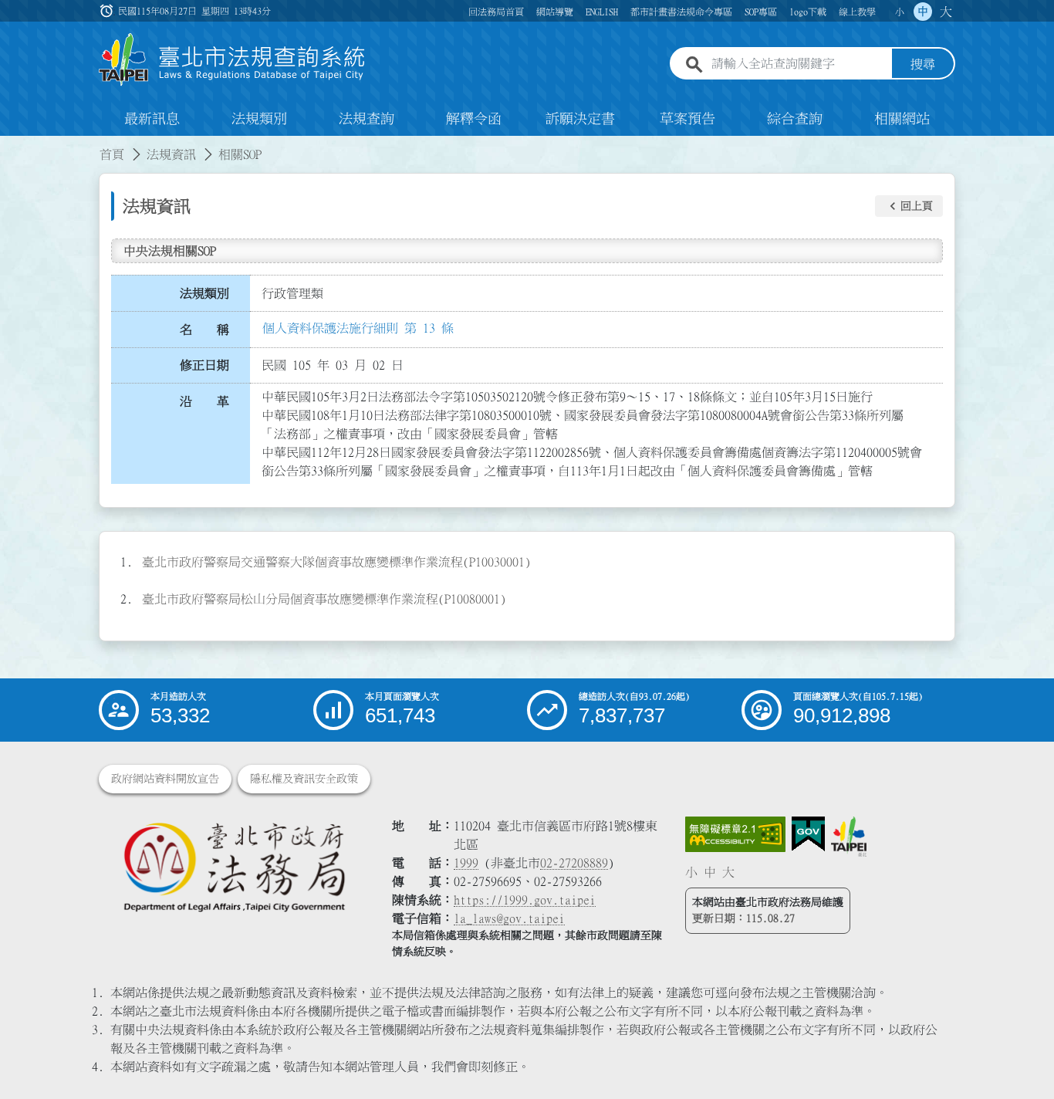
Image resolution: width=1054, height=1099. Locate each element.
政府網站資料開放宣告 (165, 778)
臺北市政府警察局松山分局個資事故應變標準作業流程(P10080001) (324, 599)
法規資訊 (171, 154)
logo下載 (807, 11)
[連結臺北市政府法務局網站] (234, 866)
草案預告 (687, 119)
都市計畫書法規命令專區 (681, 11)
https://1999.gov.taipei (525, 900)
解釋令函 (474, 119)
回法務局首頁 (496, 11)
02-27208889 (574, 863)
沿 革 (204, 401)
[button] (909, 206)
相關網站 (902, 119)
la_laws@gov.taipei (509, 918)
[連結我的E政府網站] (808, 834)
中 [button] (922, 11)
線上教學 (857, 11)
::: (9, 145)
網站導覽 (554, 11)
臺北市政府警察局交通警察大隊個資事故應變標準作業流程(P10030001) (336, 562)
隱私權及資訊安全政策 (304, 778)
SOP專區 (761, 11)
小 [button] (899, 11)
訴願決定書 (580, 119)
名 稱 (204, 329)
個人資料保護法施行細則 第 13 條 (358, 328)
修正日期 (204, 365)
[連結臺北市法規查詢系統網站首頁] (232, 59)
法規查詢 (366, 119)
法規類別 (259, 119)
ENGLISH (602, 11)
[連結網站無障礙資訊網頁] (735, 834)
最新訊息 (152, 119)
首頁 (112, 154)
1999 (466, 863)
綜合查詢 (795, 119)
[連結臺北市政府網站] (849, 837)
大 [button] (946, 11)
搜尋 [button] (922, 64)
